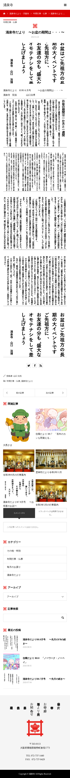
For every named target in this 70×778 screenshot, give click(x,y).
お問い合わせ (31, 707)
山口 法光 (17, 376)
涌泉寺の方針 (58, 702)
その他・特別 (14, 551)
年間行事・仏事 (10, 22)
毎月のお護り (14, 567)
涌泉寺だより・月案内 (38, 706)
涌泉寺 (8, 5)
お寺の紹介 (45, 704)
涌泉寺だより (27, 381)
